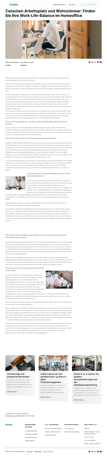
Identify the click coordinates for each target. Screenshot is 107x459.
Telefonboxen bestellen (31, 434)
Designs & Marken (30, 440)
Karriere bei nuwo (48, 451)
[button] (60, 4)
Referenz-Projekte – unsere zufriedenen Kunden (91, 433)
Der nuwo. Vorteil (88, 437)
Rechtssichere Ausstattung (72, 431)
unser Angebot (41, 333)
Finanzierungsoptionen (31, 431)
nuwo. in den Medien (89, 440)
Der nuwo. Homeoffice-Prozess (53, 428)
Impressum (30, 451)
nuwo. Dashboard (69, 428)
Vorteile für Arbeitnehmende (52, 431)
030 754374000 (29, 416)
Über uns (86, 428)
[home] (14, 4)
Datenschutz (38, 451)
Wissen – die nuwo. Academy (92, 443)
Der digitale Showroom (31, 437)
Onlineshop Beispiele (50, 435)
